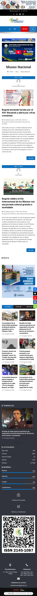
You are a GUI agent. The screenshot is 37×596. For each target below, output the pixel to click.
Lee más (30, 158)
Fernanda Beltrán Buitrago (18, 86)
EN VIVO (25, 29)
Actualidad (6, 120)
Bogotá (12, 120)
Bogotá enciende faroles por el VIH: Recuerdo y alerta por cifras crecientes (18, 113)
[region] (18, 4)
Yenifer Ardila (18, 175)
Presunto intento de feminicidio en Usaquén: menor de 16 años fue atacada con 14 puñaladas (9, 355)
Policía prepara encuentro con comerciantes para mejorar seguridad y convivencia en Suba (26, 355)
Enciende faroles (13, 122)
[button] (18, 4)
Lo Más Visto (18, 120)
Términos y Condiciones (18, 512)
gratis (18, 214)
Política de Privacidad (18, 500)
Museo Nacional (22, 122)
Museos (32, 214)
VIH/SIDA (4, 124)
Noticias (25, 120)
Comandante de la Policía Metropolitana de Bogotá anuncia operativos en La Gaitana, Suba (9, 327)
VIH (29, 122)
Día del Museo (12, 214)
